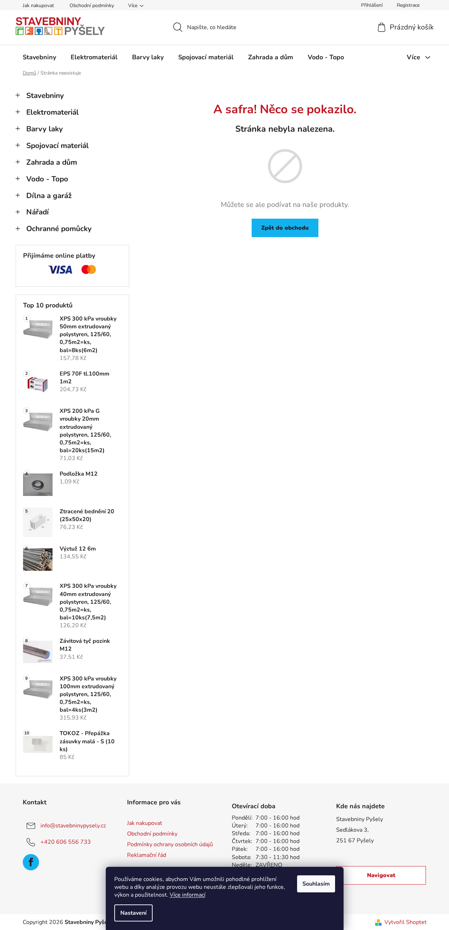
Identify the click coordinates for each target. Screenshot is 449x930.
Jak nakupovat (38, 5)
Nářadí (37, 212)
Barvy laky (44, 129)
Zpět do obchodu (285, 228)
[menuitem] (39, 57)
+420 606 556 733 (65, 842)
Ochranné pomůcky (59, 229)
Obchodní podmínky (92, 5)
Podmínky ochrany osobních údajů (170, 844)
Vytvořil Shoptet (405, 922)
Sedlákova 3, (352, 830)
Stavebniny (45, 95)
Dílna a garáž (49, 196)
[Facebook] (31, 862)
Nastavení (133, 913)
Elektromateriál (52, 112)
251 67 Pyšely (355, 840)
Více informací (188, 895)
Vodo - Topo (47, 179)
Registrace (408, 5)
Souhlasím (316, 884)
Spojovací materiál (57, 146)
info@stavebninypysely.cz (73, 826)
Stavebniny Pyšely (359, 819)
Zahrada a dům (51, 162)
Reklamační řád (146, 855)
